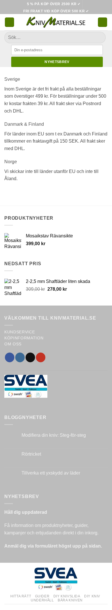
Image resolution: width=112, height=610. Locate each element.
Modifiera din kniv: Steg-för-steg (54, 435)
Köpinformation (24, 338)
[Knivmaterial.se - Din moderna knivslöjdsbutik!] (56, 22)
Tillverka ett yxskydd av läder (51, 473)
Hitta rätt (20, 596)
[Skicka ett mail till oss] (30, 357)
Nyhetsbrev (57, 62)
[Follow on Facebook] (9, 357)
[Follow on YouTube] (40, 357)
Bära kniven (70, 600)
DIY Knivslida (66, 596)
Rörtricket (31, 454)
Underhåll (42, 600)
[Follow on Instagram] (20, 357)
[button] (9, 22)
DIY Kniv (92, 596)
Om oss (13, 344)
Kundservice (19, 332)
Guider (42, 596)
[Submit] (99, 37)
